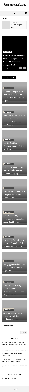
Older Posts (8, 325)
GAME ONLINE (8, 88)
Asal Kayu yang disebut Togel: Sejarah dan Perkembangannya (12, 316)
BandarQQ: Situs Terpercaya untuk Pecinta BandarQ (14, 146)
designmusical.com (14, 4)
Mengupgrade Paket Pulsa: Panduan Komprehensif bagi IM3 (14, 267)
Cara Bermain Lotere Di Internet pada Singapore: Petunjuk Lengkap (13, 170)
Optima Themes (19, 389)
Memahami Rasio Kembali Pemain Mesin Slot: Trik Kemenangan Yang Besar (14, 243)
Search (24, 332)
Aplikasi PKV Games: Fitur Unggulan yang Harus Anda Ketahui (14, 194)
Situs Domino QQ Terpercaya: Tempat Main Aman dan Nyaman (13, 219)
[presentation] (24, 18)
